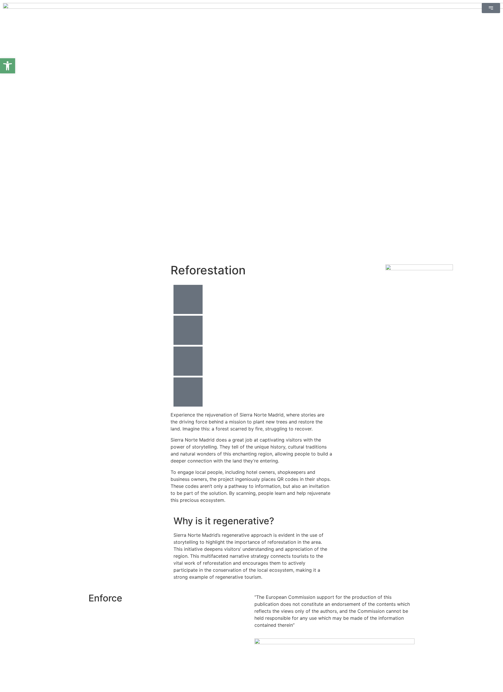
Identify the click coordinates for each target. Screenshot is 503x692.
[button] (7, 65)
